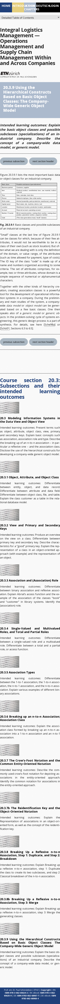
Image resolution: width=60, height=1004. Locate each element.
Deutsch (42, 6)
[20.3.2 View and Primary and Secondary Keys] (9, 514)
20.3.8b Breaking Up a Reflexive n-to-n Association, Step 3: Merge (30, 900)
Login (54, 6)
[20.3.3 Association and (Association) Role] (9, 570)
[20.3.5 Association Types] (9, 662)
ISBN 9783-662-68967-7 (28, 995)
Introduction (18, 6)
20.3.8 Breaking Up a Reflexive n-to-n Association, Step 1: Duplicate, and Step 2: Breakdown (30, 855)
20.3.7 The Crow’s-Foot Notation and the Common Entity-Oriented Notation (30, 762)
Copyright (46, 990)
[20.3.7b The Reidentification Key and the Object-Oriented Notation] (9, 797)
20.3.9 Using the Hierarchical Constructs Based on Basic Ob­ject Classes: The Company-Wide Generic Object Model (30, 942)
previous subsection (13, 161)
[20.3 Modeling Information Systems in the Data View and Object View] (9, 407)
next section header (43, 161)
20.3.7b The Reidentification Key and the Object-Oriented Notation (30, 809)
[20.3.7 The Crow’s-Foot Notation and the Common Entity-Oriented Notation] (9, 750)
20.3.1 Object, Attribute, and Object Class (29, 477)
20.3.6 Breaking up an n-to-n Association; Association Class (30, 718)
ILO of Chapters (30, 7)
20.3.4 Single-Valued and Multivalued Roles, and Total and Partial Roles (30, 630)
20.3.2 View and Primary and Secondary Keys (30, 527)
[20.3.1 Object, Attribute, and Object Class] (9, 466)
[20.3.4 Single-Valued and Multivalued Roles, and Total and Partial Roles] (9, 618)
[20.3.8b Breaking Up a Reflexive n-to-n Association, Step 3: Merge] (9, 888)
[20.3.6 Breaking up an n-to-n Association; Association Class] (9, 706)
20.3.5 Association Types (17, 672)
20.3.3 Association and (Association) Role (29, 580)
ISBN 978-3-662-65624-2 (16, 992)
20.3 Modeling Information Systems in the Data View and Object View (30, 419)
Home (6, 6)
